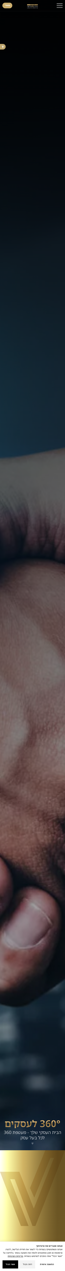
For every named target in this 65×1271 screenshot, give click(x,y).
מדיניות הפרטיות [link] (15, 1256)
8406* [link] (7, 5)
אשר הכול (10, 1264)
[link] (3, 47)
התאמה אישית (47, 1264)
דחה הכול (27, 1264)
